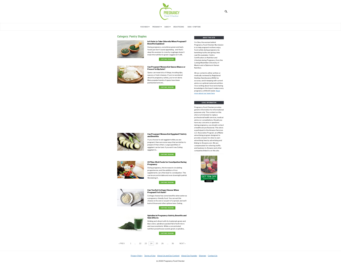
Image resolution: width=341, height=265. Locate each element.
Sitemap (202, 256)
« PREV (122, 243)
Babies (167, 27)
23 (146, 243)
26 (163, 243)
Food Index (144, 27)
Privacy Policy (136, 256)
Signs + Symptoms (194, 27)
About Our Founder (189, 256)
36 (173, 243)
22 (141, 243)
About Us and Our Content (168, 256)
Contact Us (212, 256)
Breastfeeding (178, 27)
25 (157, 243)
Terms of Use (149, 256)
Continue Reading (167, 59)
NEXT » (182, 243)
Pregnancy (156, 27)
